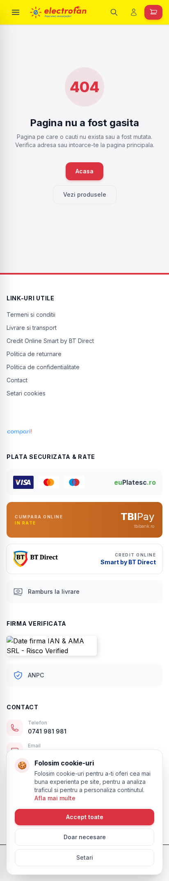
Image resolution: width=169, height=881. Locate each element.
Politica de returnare (34, 353)
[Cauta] (114, 12)
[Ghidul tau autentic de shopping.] (84, 431)
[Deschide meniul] (16, 12)
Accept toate (84, 816)
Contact (17, 380)
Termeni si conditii (31, 314)
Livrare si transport (32, 327)
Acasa (84, 171)
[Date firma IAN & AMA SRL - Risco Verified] (84, 646)
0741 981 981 (47, 731)
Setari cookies (26, 393)
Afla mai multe (54, 798)
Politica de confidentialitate (43, 366)
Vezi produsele (84, 194)
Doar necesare (85, 836)
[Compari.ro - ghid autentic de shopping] (84, 414)
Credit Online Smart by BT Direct (50, 340)
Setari (84, 857)
